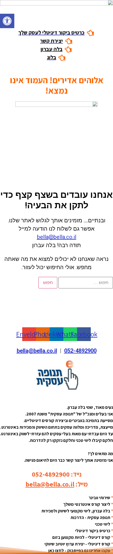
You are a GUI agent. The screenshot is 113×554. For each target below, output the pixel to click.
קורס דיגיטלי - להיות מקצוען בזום (81, 537)
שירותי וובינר (99, 498)
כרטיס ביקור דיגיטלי (92, 531)
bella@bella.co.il (56, 237)
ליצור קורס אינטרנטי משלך (86, 504)
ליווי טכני (102, 524)
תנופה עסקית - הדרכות (90, 517)
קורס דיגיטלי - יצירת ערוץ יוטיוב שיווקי (77, 544)
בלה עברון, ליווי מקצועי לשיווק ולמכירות (75, 511)
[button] (7, 21)
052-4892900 (80, 350)
